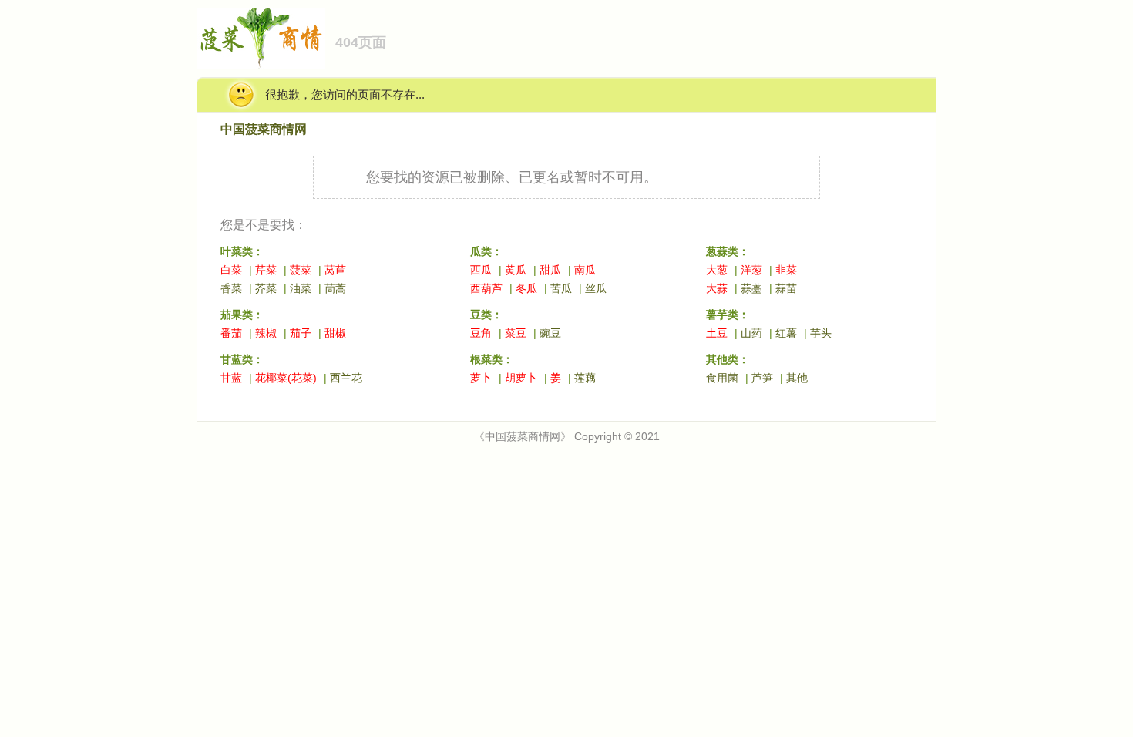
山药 (751, 333)
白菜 (231, 270)
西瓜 (481, 270)
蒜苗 (786, 288)
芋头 (821, 333)
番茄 (231, 333)
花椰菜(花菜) (286, 378)
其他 (797, 378)
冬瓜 (526, 288)
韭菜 (786, 270)
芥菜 (266, 288)
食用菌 (722, 378)
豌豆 (550, 333)
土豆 (717, 333)
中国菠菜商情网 (263, 129)
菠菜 (300, 270)
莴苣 (335, 270)
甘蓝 (231, 378)
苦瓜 (561, 288)
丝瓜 (596, 288)
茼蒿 (335, 288)
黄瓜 (515, 270)
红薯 (786, 333)
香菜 (231, 288)
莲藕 (585, 378)
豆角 (481, 333)
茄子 (300, 333)
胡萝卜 (521, 378)
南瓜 (585, 270)
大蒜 (717, 288)
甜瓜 (550, 270)
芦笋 (762, 378)
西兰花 (346, 378)
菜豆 (515, 333)
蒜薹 (751, 288)
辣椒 (266, 333)
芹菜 (266, 270)
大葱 (717, 270)
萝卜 (481, 378)
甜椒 (335, 333)
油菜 (300, 288)
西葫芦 (486, 288)
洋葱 (751, 270)
